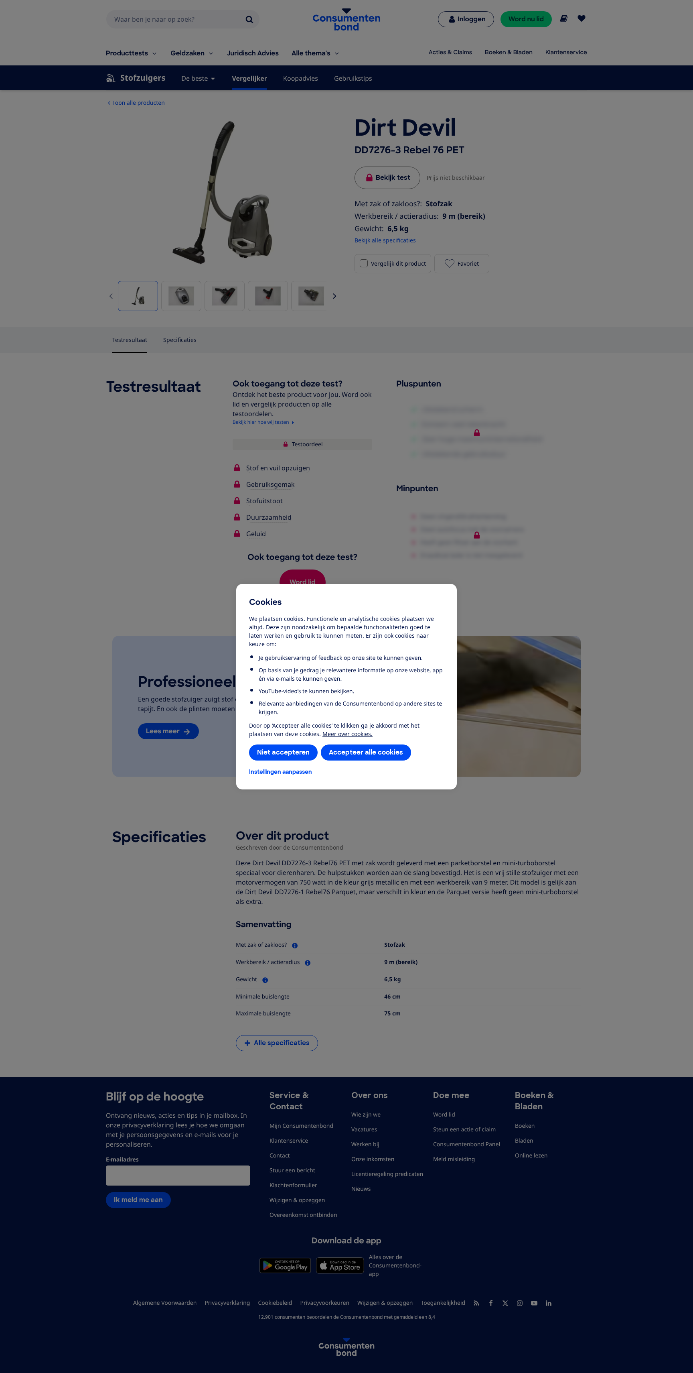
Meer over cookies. (347, 734)
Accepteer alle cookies (366, 752)
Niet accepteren (283, 752)
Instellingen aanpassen (280, 771)
